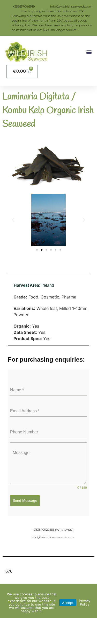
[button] (89, 52)
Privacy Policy (84, 602)
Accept (67, 603)
